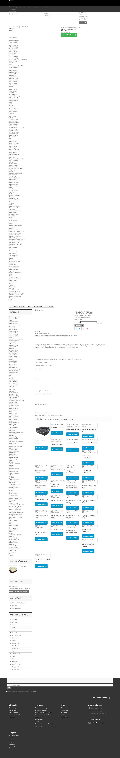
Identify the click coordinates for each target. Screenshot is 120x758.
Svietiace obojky (13, 53)
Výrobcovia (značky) (14, 714)
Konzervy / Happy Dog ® (15, 236)
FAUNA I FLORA (16, 648)
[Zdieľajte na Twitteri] (79, 328)
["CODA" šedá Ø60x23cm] (58, 481)
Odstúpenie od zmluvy (14, 291)
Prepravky (11, 271)
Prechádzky (12, 215)
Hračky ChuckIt (13, 152)
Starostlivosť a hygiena (14, 166)
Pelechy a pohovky (13, 107)
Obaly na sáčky (13, 176)
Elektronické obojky (14, 208)
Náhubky (11, 102)
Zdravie (10, 249)
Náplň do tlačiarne (16, 608)
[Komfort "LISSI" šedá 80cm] (90, 482)
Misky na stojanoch (14, 132)
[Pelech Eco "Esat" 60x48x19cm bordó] (58, 440)
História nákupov (66, 708)
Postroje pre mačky (14, 99)
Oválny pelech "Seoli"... (74, 429)
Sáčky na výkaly (13, 170)
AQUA (13, 627)
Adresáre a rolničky (13, 61)
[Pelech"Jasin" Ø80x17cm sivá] (90, 467)
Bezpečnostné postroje (14, 96)
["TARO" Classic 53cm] (58, 466)
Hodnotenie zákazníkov (42, 333)
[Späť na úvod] (10, 306)
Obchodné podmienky (14, 290)
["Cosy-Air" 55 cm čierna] (74, 439)
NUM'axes (11, 203)
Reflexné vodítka (13, 70)
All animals (14, 619)
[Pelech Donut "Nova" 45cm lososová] (58, 512)
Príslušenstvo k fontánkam (15, 173)
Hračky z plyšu (12, 148)
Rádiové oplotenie (13, 198)
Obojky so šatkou (13, 56)
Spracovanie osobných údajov (16, 293)
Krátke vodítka (12, 75)
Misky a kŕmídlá (13, 125)
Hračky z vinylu (13, 144)
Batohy (10, 274)
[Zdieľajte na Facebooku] (75, 328)
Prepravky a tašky (13, 269)
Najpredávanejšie (13, 712)
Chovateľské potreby (14, 40)
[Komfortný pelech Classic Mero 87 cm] (43, 467)
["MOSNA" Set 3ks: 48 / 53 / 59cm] (90, 425)
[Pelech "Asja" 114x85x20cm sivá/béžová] (90, 452)
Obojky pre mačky (13, 58)
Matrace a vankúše (13, 110)
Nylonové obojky (13, 51)
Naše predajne (16, 581)
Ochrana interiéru (13, 277)
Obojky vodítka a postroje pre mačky (18, 59)
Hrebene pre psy (13, 185)
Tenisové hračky (13, 163)
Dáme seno (15, 638)
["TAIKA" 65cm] (39, 310)
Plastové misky (13, 137)
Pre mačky (11, 217)
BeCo (13, 630)
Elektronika (11, 196)
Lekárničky (11, 189)
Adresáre (11, 62)
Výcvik (10, 250)
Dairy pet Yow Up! (16, 635)
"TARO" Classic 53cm (58, 469)
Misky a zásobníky (13, 130)
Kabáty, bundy (12, 116)
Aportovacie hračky (13, 165)
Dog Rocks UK (15, 643)
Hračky (10, 138)
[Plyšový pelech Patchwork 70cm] (74, 527)
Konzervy (11, 228)
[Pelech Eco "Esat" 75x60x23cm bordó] (58, 497)
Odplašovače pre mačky (15, 211)
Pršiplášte (11, 118)
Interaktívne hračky (13, 160)
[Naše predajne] (20, 586)
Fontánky (11, 171)
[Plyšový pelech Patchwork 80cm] (74, 482)
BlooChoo (14, 632)
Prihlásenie (13, 11)
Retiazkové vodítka (13, 78)
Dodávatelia (12, 717)
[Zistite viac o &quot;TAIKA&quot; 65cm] (13, 570)
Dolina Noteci (15, 646)
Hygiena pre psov (13, 174)
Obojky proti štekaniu (14, 200)
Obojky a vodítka (13, 42)
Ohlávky (11, 103)
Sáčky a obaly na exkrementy (16, 168)
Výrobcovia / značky (19, 615)
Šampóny (11, 187)
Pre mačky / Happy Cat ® (15, 241)
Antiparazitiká (12, 179)
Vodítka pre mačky (13, 84)
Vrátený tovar (64, 710)
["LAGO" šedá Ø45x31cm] (90, 526)
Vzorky (10, 223)
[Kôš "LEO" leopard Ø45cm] (90, 540)
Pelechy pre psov (13, 111)
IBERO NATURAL (13, 220)
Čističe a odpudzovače (14, 178)
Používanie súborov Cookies (16, 294)
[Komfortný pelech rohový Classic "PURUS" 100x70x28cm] (43, 527)
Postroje (11, 86)
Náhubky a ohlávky (13, 100)
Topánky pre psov (13, 119)
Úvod (10, 39)
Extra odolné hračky (14, 154)
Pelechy (11, 105)
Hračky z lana (12, 151)
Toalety (10, 193)
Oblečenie (11, 113)
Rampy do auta (12, 280)
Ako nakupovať (12, 286)
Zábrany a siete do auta (15, 279)
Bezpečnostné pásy (14, 266)
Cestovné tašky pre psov (15, 272)
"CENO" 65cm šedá (57, 428)
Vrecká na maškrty (13, 252)
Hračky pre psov (13, 140)
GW (13, 659)
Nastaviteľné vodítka (14, 67)
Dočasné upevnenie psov (15, 261)
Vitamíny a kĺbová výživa (15, 225)
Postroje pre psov (13, 88)
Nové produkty (13, 710)
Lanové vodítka (12, 69)
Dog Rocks (11, 192)
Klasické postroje (13, 94)
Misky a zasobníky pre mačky (16, 127)
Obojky (10, 43)
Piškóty (10, 245)
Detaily (38, 331)
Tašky (10, 275)
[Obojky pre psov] (25, 19)
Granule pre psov (13, 222)
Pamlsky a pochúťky (14, 226)
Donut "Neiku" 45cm (41, 499)
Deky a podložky (13, 108)
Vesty (10, 114)
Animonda (14, 624)
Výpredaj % (11, 285)
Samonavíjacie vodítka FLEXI (16, 66)
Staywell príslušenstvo (14, 214)
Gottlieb (14, 656)
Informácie (11, 288)
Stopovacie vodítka (13, 72)
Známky (11, 283)
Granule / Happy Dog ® (14, 234)
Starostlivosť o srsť (13, 182)
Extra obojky (12, 209)
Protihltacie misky (13, 135)
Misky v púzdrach (13, 133)
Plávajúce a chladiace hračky (16, 159)
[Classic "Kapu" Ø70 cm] (90, 439)
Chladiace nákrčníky (14, 122)
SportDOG (11, 204)
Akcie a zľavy (12, 708)
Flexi (13, 651)
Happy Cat (14, 661)
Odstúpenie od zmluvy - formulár (44, 724)
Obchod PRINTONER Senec (19, 603)
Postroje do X (12, 92)
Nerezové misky (13, 129)
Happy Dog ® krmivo (17, 667)
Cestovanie (11, 263)
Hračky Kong (12, 155)
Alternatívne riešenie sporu (15, 296)
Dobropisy (64, 712)
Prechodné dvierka (13, 212)
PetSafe (11, 201)
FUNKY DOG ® (16, 653)
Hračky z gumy (12, 141)
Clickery (11, 260)
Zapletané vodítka (13, 77)
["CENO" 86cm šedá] (58, 526)
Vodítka (10, 64)
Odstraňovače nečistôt (14, 190)
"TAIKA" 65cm (23, 566)
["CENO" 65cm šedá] (58, 424)
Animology (14, 622)
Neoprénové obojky (13, 45)
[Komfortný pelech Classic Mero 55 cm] (43, 482)
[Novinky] (60, 3)
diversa (14, 640)
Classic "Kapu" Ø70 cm (89, 443)
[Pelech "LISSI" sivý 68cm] (43, 512)
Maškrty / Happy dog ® (14, 237)
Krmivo (10, 219)
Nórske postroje (13, 91)
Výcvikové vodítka (13, 253)
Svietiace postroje (13, 97)
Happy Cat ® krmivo (17, 664)
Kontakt (12, 6)
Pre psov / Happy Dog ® (15, 233)
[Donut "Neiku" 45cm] (43, 496)
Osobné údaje (65, 717)
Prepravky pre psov (14, 267)
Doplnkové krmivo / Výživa (15, 244)
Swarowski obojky (13, 54)
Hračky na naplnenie (14, 149)
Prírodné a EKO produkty (15, 195)
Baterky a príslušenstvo (15, 206)
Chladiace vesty (13, 121)
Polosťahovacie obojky (14, 48)
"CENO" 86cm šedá (57, 529)
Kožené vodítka (13, 73)
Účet (63, 705)
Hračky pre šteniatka (14, 143)
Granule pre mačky (13, 230)
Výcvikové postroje (13, 255)
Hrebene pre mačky (14, 184)
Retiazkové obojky (13, 47)
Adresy (63, 714)
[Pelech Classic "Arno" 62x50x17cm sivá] (43, 431)
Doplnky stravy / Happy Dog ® (16, 239)
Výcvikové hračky (13, 256)
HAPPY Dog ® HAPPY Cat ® (16, 231)
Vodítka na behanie (13, 81)
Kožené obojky (12, 50)
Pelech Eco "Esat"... (57, 444)
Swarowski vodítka (13, 80)
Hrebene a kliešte (13, 181)
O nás (10, 299)
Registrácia (12, 9)
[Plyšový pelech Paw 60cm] (90, 512)
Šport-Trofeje (15, 605)
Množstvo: (77, 322)
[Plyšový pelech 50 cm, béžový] (74, 497)
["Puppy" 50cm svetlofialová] (74, 467)
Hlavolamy (11, 162)
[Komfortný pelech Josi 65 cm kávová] (43, 555)
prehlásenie (33, 691)
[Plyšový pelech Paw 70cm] (90, 497)
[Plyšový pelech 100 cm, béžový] (74, 512)
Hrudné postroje (13, 89)
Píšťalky (11, 258)
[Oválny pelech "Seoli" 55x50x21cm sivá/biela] (74, 425)
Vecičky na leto (12, 282)
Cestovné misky (13, 264)
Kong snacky (12, 157)
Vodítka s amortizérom (14, 83)
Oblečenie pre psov (13, 124)
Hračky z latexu (13, 146)
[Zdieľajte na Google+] (83, 328)
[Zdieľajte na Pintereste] (87, 328)
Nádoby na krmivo (13, 247)
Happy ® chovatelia (14, 242)
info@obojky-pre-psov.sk (97, 722)
